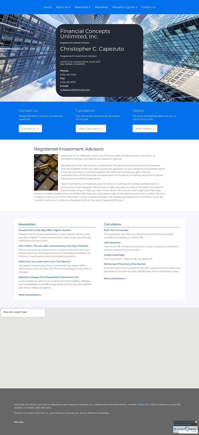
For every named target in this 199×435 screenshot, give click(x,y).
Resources (81, 7)
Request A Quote (123, 7)
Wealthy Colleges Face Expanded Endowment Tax (49, 277)
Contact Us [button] (29, 128)
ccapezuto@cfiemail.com (75, 89)
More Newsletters (30, 294)
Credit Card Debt (114, 255)
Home (47, 7)
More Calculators (115, 278)
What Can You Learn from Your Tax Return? (45, 261)
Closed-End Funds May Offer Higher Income (45, 230)
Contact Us (148, 7)
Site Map (18, 422)
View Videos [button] (143, 128)
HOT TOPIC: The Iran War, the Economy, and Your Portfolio (53, 246)
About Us (62, 7)
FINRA (140, 404)
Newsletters (27, 224)
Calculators (112, 224)
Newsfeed (101, 7)
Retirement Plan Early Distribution (125, 264)
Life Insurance (112, 242)
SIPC (147, 404)
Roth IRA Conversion (116, 230)
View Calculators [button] (89, 128)
